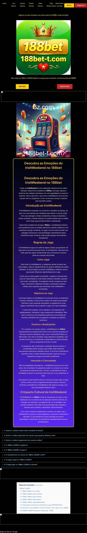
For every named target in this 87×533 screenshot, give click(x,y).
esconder (39, 485)
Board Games (31, 4)
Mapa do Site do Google (8, 532)
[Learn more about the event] (43, 96)
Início (4, 3)
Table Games (40, 4)
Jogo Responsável (51, 4)
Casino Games (22, 4)
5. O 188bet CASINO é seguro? (15, 450)
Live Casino (13, 4)
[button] (43, 430)
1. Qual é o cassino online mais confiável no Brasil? (23, 431)
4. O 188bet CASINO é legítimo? (16, 445)
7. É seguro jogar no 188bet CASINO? (18, 460)
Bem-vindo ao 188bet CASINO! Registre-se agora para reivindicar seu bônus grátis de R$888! (43, 78)
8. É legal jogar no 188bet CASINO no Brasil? (20, 465)
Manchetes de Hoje (59, 4)
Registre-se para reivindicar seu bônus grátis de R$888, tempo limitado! (43, 15)
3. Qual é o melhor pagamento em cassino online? (23, 440)
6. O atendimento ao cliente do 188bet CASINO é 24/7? (24, 455)
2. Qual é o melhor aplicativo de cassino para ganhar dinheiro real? (29, 435)
